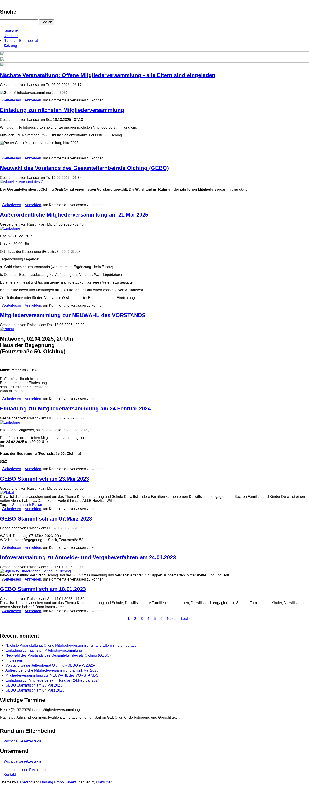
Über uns (11, 36)
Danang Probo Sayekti (58, 782)
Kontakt (10, 774)
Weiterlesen (11, 100)
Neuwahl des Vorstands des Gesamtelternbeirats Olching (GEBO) (58, 655)
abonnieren (2, 626)
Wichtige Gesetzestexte (22, 741)
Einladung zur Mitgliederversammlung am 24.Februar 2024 (52, 680)
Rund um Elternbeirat (21, 41)
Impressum (14, 660)
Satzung (10, 46)
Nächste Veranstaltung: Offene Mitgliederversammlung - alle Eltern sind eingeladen (72, 645)
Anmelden (33, 100)
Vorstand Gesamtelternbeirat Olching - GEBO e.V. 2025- (50, 665)
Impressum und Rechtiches (25, 770)
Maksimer (104, 782)
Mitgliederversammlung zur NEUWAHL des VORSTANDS (51, 675)
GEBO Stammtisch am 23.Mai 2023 (33, 685)
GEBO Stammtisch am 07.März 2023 (34, 690)
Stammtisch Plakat (27, 505)
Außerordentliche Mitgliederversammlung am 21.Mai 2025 (51, 670)
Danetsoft (24, 782)
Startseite (11, 31)
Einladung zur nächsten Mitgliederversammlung (43, 650)
